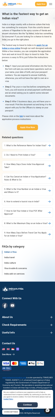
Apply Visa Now (27, 127)
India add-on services (14, 274)
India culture (10, 263)
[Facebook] (5, 305)
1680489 (28, 409)
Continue (27, 405)
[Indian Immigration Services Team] (12, 4)
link (21, 116)
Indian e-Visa (10, 252)
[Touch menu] (50, 4)
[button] (47, 410)
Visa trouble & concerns (15, 268)
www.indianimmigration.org (14, 378)
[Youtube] (12, 305)
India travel (9, 257)
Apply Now (41, 4)
